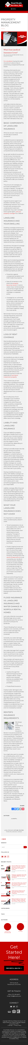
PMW (17, 1024)
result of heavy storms (13, 557)
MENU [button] (14, 9)
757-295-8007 (16, 994)
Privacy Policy (17, 1025)
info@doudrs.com (16, 996)
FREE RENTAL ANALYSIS (13, 968)
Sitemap (10, 1025)
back (4, 839)
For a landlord (8, 61)
